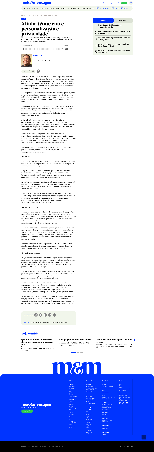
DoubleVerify (89, 432)
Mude (87, 429)
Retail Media (124, 8)
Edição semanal (61, 8)
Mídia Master (105, 392)
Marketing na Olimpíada (91, 388)
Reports (70, 409)
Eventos (43, 8)
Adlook (87, 434)
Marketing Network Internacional (107, 420)
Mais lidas (122, 21)
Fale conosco (122, 390)
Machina (88, 422)
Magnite (88, 426)
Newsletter (99, 3)
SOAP (87, 409)
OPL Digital (88, 414)
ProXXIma (71, 394)
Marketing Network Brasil (108, 397)
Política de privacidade (124, 389)
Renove (121, 386)
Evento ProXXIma (73, 423)
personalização (36, 322)
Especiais (35, 8)
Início (22, 15)
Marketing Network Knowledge (107, 405)
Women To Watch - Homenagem (106, 408)
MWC (70, 418)
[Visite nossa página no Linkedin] (128, 447)
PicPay (87, 418)
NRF (70, 419)
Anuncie (121, 387)
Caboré (70, 427)
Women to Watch (73, 8)
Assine (124, 3)
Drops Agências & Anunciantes (90, 390)
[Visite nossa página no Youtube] (132, 447)
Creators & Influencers (91, 400)
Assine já (27, 411)
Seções (26, 8)
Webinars (71, 404)
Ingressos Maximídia (102, 8)
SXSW (70, 416)
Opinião (27, 15)
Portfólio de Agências (87, 8)
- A (24, 71)
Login (115, 3)
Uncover (88, 427)
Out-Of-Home (89, 401)
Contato (108, 3)
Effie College (115, 8)
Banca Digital (72, 406)
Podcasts (71, 401)
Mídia (70, 389)
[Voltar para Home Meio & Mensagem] (37, 3)
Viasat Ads (88, 424)
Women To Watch (73, 396)
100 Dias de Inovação (91, 386)
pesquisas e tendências (59, 322)
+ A (27, 71)
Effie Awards (72, 426)
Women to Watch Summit (108, 386)
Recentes (103, 21)
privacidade (46, 322)
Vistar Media (89, 421)
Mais (51, 8)
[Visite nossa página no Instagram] (124, 447)
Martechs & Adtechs (90, 403)
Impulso (87, 416)
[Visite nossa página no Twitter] (120, 447)
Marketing (71, 388)
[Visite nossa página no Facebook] (116, 447)
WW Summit (72, 421)
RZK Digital (88, 430)
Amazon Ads (89, 413)
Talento (87, 393)
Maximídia (71, 424)
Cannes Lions (72, 415)
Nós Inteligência (89, 419)
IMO (87, 411)
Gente (70, 391)
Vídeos (70, 403)
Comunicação (72, 386)
